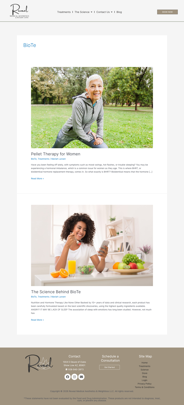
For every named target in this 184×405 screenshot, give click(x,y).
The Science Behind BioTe (56, 291)
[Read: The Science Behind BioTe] (92, 245)
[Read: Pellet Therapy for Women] (92, 107)
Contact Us (103, 12)
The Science (82, 12)
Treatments (64, 12)
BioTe (34, 159)
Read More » (37, 178)
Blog (119, 12)
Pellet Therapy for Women (55, 153)
